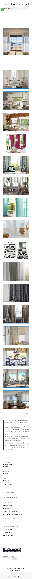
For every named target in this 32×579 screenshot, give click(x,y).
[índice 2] (16, 408)
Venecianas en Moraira (8, 535)
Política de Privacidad (15, 570)
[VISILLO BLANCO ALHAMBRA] (16, 238)
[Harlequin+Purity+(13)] (16, 344)
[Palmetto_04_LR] (16, 366)
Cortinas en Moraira (8, 529)
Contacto (6, 480)
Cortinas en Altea (7, 521)
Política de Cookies (19, 568)
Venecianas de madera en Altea (10, 526)
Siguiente (25, 413)
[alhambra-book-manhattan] (16, 259)
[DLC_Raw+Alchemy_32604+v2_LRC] (16, 302)
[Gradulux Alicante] (16, 195)
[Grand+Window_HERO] (16, 323)
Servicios (6, 473)
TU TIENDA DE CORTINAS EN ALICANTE (13, 514)
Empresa (6, 466)
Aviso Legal (9, 568)
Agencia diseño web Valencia (16, 577)
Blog (5, 478)
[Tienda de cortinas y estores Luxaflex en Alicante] (16, 88)
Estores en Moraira (7, 532)
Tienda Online (7, 469)
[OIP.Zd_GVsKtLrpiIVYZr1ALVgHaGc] (16, 387)
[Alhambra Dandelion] (16, 280)
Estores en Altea (7, 524)
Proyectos (6, 476)
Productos (6, 471)
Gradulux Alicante (8, 464)
